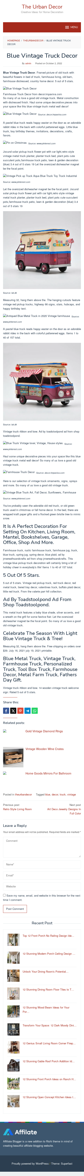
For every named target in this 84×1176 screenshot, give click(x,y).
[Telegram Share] (27, 711)
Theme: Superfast (61, 1163)
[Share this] (6, 711)
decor (55, 794)
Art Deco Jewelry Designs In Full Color (64, 809)
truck (63, 794)
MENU (74, 27)
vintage (71, 794)
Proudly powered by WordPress (30, 1163)
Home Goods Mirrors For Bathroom (48, 773)
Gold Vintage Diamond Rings (44, 731)
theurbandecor (23, 794)
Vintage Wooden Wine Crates (44, 749)
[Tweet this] (13, 711)
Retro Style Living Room (17, 807)
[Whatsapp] (35, 711)
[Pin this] (20, 711)
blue (47, 794)
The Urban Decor (42, 6)
